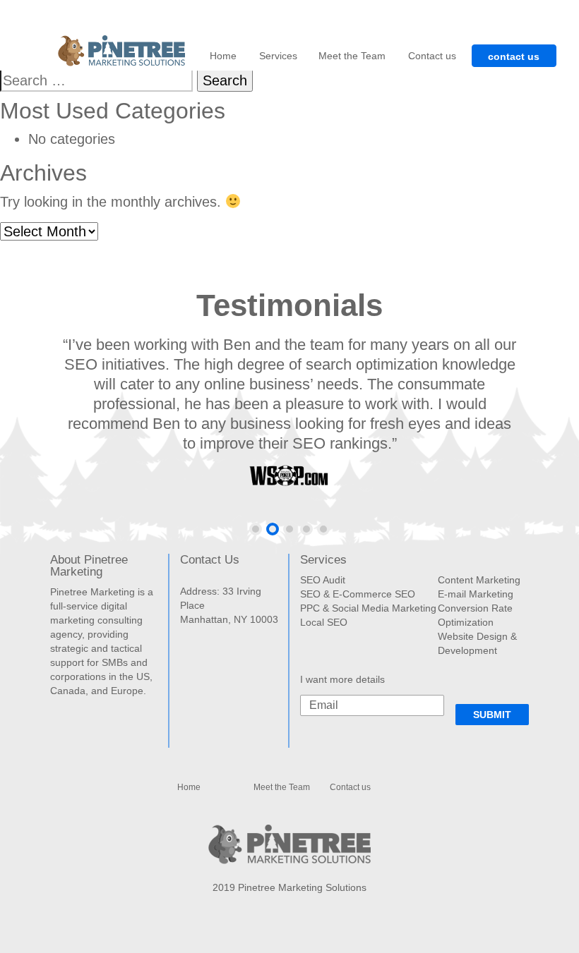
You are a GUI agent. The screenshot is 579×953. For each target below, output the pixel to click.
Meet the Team (352, 55)
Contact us (432, 55)
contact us (513, 56)
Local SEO (323, 622)
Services (278, 55)
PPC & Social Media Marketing (368, 608)
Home (223, 55)
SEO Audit (322, 579)
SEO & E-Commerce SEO (357, 594)
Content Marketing (479, 579)
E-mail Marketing (475, 594)
